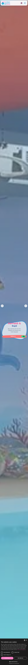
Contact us (13, 336)
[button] (14, 661)
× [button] (26, 640)
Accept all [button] (7, 658)
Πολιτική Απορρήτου (21, 649)
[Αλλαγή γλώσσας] (21, 3)
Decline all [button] (20, 658)
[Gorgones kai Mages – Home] (6, 3)
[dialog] (14, 652)
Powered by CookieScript (14, 663)
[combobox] (24, 640)
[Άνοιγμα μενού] (24, 3)
